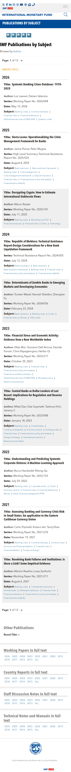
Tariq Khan (53, 527)
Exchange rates (52, 430)
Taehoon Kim (53, 406)
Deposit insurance (43, 176)
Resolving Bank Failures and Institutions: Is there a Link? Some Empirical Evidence (34, 561)
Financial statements (48, 490)
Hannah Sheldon (42, 294)
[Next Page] (21, 60)
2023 (30, 656)
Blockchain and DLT (40, 220)
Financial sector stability (14, 183)
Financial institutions (29, 116)
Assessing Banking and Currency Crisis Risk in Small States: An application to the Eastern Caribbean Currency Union (34, 515)
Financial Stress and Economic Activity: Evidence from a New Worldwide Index (31, 337)
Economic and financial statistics (18, 547)
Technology (55, 224)
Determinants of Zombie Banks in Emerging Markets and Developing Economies (34, 284)
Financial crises (10, 116)
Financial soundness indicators (17, 374)
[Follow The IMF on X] (3, 4)
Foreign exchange (12, 437)
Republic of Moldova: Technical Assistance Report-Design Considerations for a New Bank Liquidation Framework (33, 245)
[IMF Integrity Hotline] (33, 4)
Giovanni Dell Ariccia (39, 347)
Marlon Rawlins (23, 571)
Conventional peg (39, 543)
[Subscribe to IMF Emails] (29, 4)
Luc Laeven (21, 96)
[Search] (66, 15)
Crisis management (28, 172)
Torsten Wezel (22, 294)
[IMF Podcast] (25, 4)
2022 (37, 656)
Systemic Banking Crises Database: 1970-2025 (33, 86)
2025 (14, 656)
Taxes (44, 224)
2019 (60, 656)
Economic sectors (34, 430)
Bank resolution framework (44, 168)
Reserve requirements (14, 382)
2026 (7, 656)
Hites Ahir (20, 347)
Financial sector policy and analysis (36, 180)
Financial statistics (12, 550)
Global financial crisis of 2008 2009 (19, 119)
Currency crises (58, 543)
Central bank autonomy (41, 587)
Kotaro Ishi (39, 527)
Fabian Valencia (38, 96)
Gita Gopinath (35, 406)
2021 (45, 656)
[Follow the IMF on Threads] (17, 4)
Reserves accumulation (14, 441)
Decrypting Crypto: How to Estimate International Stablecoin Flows (29, 194)
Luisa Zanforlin (42, 571)
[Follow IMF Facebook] (7, 4)
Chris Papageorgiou (25, 351)
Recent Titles (10, 634)
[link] (8, 35)
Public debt (35, 318)
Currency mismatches (13, 430)
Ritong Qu (41, 470)
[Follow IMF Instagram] (14, 4)
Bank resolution (22, 168)
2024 (22, 656)
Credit (51, 314)
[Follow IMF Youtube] (21, 4)
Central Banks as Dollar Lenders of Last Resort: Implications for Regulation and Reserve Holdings (33, 395)
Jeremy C (9, 410)
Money (23, 318)
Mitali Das (20, 406)
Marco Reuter (22, 204)
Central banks (37, 426)
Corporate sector (38, 486)
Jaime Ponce (21, 149)
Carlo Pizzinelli (23, 527)
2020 (52, 656)
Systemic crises (45, 119)
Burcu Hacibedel (24, 470)
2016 (22, 660)
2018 (7, 660)
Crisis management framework (17, 176)
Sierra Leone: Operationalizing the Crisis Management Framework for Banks (32, 139)
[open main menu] (65, 7)
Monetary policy (45, 378)
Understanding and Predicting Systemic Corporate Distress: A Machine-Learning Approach (34, 460)
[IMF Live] (48, 767)
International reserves (33, 437)
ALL (37, 660)
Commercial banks (39, 112)
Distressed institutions (29, 591)
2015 (30, 660)
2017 (14, 660)
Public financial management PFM (28, 494)
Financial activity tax (13, 224)
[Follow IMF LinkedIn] (10, 4)
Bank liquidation (22, 266)
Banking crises (21, 112)
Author (17, 51)
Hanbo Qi (44, 351)
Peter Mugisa (38, 149)
